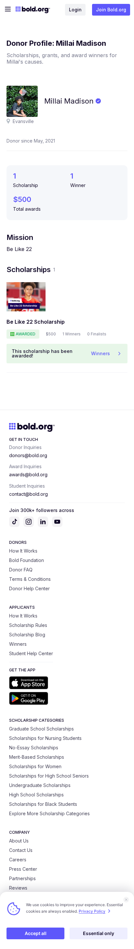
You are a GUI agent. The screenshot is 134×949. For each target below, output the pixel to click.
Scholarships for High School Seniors (49, 776)
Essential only (98, 933)
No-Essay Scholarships (33, 747)
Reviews (18, 888)
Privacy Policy (92, 911)
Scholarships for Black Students (43, 804)
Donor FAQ (21, 569)
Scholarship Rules (28, 625)
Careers (17, 859)
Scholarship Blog (27, 634)
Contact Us (21, 850)
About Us (19, 840)
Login (75, 9)
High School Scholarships (36, 794)
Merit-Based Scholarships (36, 757)
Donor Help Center (29, 588)
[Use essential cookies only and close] (126, 899)
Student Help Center (31, 653)
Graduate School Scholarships (41, 728)
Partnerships (22, 878)
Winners (18, 644)
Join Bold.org (111, 9)
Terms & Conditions (30, 579)
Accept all (36, 933)
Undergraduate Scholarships (40, 785)
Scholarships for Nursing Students (45, 738)
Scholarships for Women (35, 766)
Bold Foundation (26, 560)
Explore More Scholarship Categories (49, 813)
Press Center (23, 869)
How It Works (23, 551)
